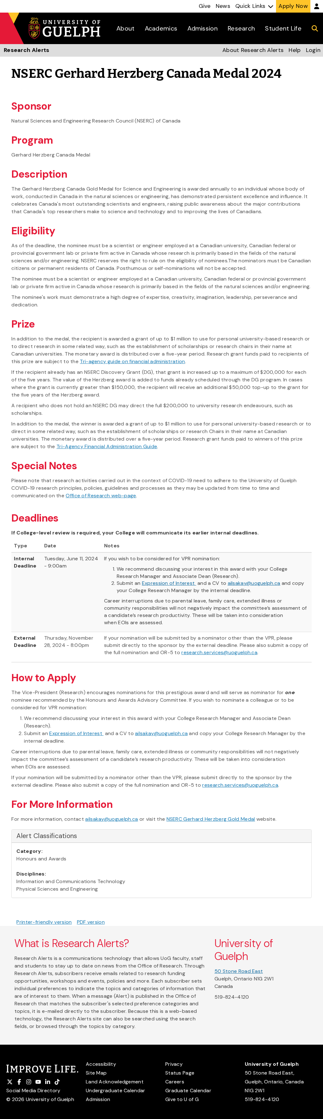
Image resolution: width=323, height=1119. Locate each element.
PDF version (91, 922)
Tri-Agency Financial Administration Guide (106, 446)
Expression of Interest (169, 583)
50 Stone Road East (238, 971)
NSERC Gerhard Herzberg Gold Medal (211, 819)
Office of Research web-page (101, 495)
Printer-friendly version (44, 922)
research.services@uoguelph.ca (219, 652)
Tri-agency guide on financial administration (132, 361)
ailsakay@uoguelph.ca (254, 583)
